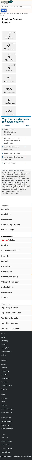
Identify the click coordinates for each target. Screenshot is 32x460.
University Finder (6, 448)
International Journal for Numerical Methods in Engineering (13, 140)
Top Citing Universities (11, 313)
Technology (4, 340)
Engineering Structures (12, 153)
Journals (5, 209)
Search (4, 10)
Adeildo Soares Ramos (17, 13)
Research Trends (6, 441)
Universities (6, 219)
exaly (1, 13)
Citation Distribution (10, 282)
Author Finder (5, 445)
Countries (4, 389)
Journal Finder (5, 452)
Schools (4, 297)
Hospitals (4, 382)
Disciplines (6, 214)
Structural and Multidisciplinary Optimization (10, 132)
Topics (3, 401)
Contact (3, 344)
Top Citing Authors (9, 308)
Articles (8, 240)
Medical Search (6, 425)
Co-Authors (6, 266)
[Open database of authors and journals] (7, 1)
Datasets (4, 405)
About (3, 337)
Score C (4, 256)
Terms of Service (6, 351)
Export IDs (4, 438)
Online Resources (6, 412)
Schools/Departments (10, 225)
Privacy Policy (5, 348)
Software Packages (7, 409)
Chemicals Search (7, 428)
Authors (6, 13)
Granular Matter (10, 163)
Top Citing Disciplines (10, 328)
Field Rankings (7, 230)
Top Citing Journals (9, 323)
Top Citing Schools (9, 318)
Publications (6, 271)
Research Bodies (6, 385)
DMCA (3, 355)
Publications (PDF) (9, 277)
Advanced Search (6, 421)
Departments (5, 378)
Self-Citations (7, 287)
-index (4, 245)
